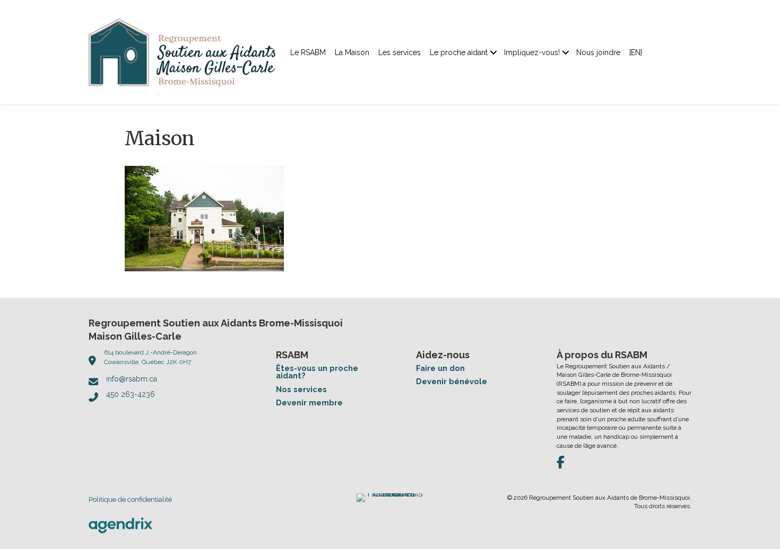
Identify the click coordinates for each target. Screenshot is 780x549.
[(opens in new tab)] (120, 524)
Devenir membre (309, 402)
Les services (399, 52)
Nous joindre (598, 52)
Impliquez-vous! (532, 52)
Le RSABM (308, 52)
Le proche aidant (459, 52)
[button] (493, 52)
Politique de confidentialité (130, 499)
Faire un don (440, 368)
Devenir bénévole (451, 381)
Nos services (301, 389)
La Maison (352, 52)
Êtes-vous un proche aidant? (317, 372)
